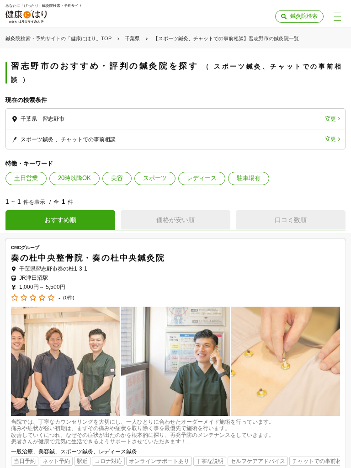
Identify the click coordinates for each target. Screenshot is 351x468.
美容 (117, 178)
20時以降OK (74, 178)
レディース (202, 178)
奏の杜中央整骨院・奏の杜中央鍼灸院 (88, 257)
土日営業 (26, 178)
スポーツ (155, 178)
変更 (330, 119)
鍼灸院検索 (304, 16)
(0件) (68, 297)
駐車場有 (249, 178)
